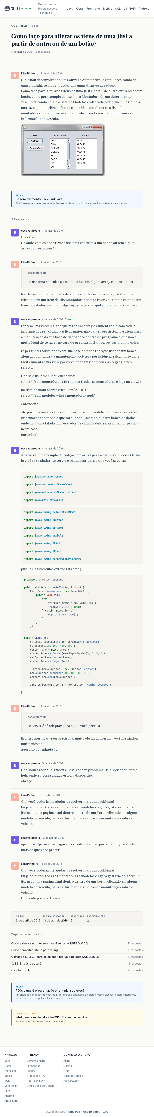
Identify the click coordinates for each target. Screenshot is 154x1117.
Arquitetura (11, 1100)
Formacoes (33, 1065)
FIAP (66, 1070)
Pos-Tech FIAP (36, 1080)
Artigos (31, 1070)
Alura (66, 1060)
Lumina (67, 1065)
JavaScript (11, 1085)
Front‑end (93, 8)
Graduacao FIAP (36, 1075)
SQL (118, 8)
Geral (80, 8)
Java (70, 8)
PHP (133, 8)
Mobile (107, 8)
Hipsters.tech (71, 1080)
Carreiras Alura (36, 1060)
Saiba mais (74, 1112)
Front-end (11, 1070)
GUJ (14, 25)
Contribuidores (91, 1112)
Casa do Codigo (73, 1075)
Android (144, 8)
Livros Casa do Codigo (40, 1085)
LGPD (106, 1112)
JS (125, 8)
